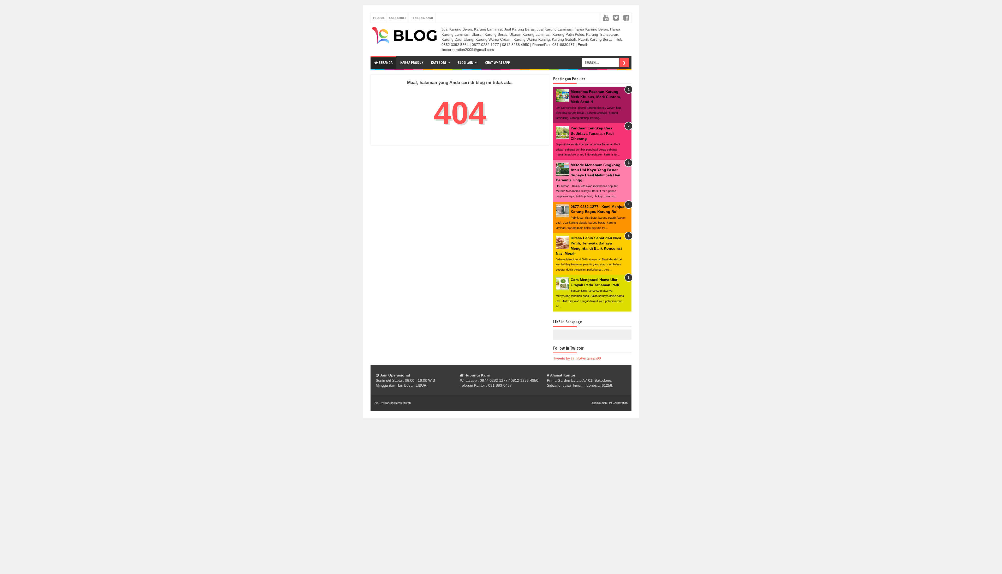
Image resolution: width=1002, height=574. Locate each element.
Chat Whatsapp (497, 62)
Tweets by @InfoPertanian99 (577, 358)
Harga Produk (411, 62)
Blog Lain (465, 62)
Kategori (438, 62)
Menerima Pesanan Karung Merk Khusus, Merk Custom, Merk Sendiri (596, 96)
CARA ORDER (398, 17)
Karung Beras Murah (397, 402)
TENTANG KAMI (422, 17)
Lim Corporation (617, 402)
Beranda (385, 62)
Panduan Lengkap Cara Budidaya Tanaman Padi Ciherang (592, 133)
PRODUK (379, 17)
